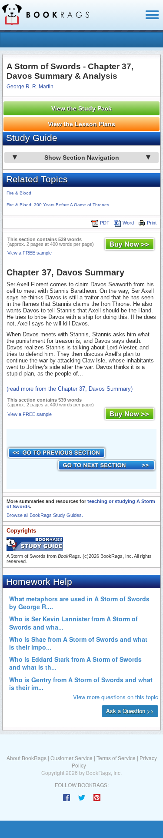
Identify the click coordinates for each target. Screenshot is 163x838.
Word (128, 222)
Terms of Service (116, 757)
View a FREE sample (29, 252)
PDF (105, 222)
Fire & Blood (19, 193)
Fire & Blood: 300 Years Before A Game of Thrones (58, 204)
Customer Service (71, 757)
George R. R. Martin (30, 87)
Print (151, 222)
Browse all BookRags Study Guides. (45, 515)
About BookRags (27, 757)
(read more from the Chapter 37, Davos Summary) (70, 388)
